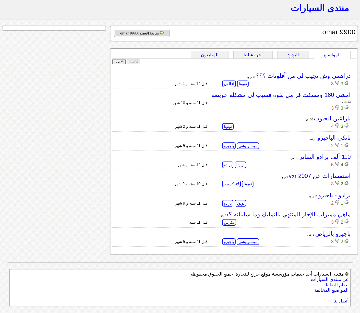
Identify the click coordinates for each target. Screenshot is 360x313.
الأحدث (119, 62)
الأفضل (133, 62)
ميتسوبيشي (248, 146)
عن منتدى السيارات (329, 279)
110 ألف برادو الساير (325, 156)
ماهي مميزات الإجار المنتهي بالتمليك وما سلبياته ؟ (290, 214)
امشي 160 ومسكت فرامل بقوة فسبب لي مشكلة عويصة (281, 95)
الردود (293, 54)
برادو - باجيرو (334, 195)
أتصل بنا (340, 300)
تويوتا (243, 84)
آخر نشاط (253, 54)
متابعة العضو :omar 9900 (140, 33)
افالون (229, 84)
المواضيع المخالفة (331, 290)
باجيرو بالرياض (333, 233)
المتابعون (209, 54)
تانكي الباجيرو (334, 137)
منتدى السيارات (320, 8)
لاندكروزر (231, 184)
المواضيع (332, 54)
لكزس (229, 222)
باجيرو (229, 146)
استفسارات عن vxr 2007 (320, 176)
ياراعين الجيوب (332, 118)
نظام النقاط (336, 284)
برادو (228, 165)
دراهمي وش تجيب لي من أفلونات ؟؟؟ (303, 75)
